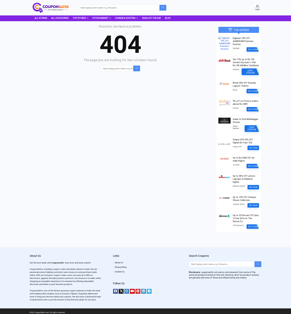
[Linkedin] (143, 291)
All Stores (41, 18)
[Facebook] (115, 291)
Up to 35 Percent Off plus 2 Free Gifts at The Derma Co (246, 218)
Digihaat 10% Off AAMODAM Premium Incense (243, 41)
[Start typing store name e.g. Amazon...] (162, 8)
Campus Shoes (239, 204)
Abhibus (236, 69)
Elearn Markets (236, 127)
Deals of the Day (151, 18)
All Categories (60, 18)
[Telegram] (149, 291)
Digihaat (236, 48)
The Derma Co (238, 225)
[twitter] (121, 291)
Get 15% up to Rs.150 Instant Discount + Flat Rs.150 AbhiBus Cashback (246, 62)
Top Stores (79, 18)
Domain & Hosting (125, 18)
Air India (236, 165)
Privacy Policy (121, 267)
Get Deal (253, 148)
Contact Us (120, 272)
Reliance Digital (239, 186)
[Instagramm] (126, 291)
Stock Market (100, 18)
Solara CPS (237, 147)
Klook (235, 90)
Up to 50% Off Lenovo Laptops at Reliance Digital (244, 179)
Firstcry (236, 108)
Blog (168, 18)
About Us (119, 262)
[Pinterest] (137, 291)
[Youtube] (132, 291)
